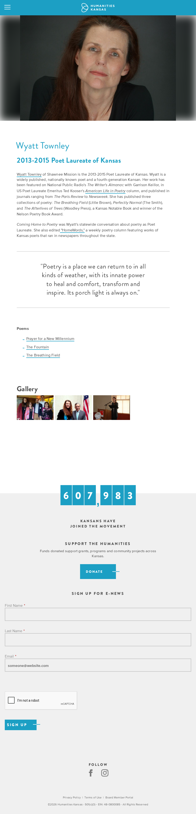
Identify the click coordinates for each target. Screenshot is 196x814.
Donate (94, 571)
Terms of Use (92, 797)
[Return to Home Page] (98, 7)
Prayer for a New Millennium (50, 338)
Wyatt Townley (29, 174)
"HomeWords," (72, 230)
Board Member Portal (119, 797)
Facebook (91, 773)
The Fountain (37, 347)
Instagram (105, 773)
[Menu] (7, 7)
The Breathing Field (43, 355)
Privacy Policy (72, 797)
